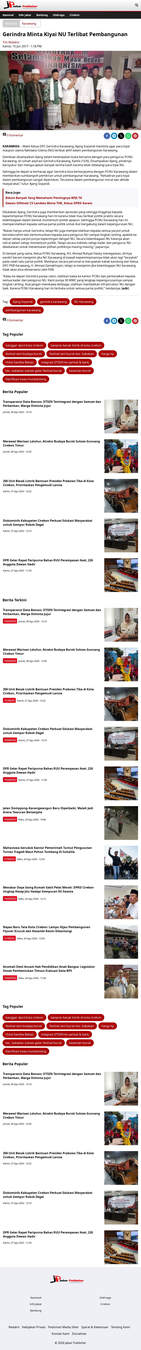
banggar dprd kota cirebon (24, 345)
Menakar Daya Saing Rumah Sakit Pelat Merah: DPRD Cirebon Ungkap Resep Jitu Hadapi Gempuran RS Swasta (48, 889)
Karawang (29, 23)
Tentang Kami (120, 1327)
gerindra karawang (53, 302)
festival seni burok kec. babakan (71, 354)
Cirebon (74, 15)
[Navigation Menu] (136, 5)
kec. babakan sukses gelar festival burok (34, 371)
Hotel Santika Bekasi (20, 362)
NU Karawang (83, 302)
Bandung (42, 15)
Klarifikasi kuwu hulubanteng (26, 379)
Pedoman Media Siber (63, 1327)
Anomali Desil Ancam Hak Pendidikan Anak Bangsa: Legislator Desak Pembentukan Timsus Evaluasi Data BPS (49, 969)
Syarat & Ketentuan (94, 1327)
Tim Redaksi (11, 42)
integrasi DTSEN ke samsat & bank (65, 362)
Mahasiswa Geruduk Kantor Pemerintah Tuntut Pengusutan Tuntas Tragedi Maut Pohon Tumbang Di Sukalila (47, 850)
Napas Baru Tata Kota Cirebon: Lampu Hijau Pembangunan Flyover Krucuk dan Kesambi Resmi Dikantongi (46, 929)
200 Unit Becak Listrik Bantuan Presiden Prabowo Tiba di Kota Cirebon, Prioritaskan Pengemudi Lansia (48, 483)
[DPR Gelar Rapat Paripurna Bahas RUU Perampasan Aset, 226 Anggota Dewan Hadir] (121, 575)
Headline (10, 621)
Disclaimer (79, 1334)
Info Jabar (25, 15)
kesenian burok (80, 371)
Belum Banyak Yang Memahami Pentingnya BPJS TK (44, 198)
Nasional (8, 15)
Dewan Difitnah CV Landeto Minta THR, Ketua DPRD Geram (49, 203)
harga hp (107, 354)
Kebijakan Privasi (34, 1327)
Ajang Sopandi (23, 302)
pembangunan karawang (23, 310)
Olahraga (58, 15)
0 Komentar (14, 135)
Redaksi (14, 1327)
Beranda (11, 23)
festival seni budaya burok (24, 354)
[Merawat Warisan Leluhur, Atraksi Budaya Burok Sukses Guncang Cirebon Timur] (121, 456)
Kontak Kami (60, 1334)
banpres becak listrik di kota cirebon (76, 345)
